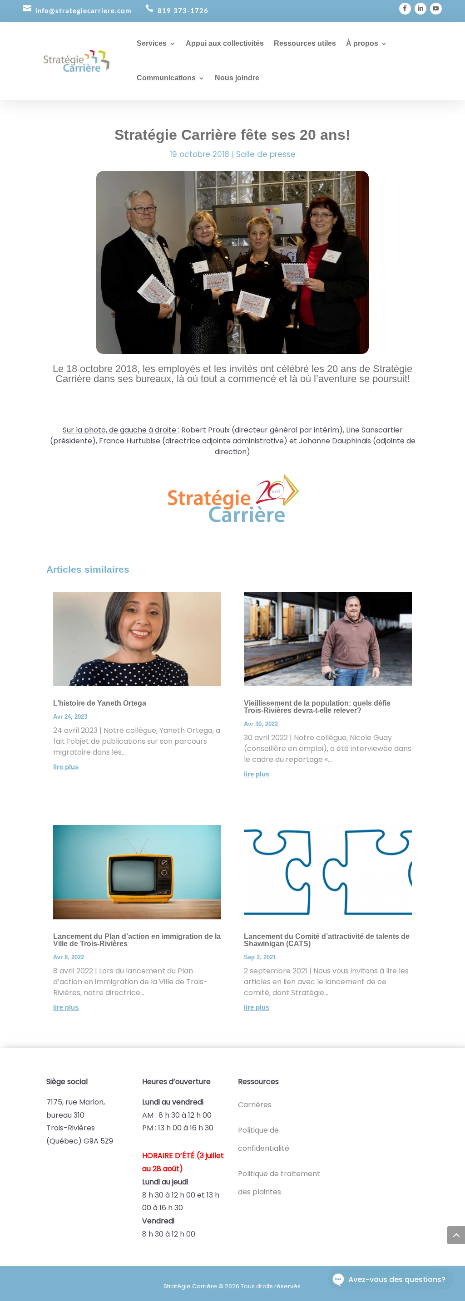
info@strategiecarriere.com (83, 11)
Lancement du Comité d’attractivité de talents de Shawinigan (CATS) (327, 940)
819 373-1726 (183, 11)
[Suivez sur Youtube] (436, 9)
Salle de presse (266, 154)
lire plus (66, 767)
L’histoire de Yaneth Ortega (99, 703)
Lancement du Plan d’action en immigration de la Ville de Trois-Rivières (137, 940)
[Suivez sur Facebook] (405, 9)
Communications (166, 78)
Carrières (255, 1105)
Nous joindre (237, 78)
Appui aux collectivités (225, 43)
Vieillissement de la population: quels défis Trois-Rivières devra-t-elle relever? (317, 706)
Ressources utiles (305, 43)
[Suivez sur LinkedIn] (420, 9)
